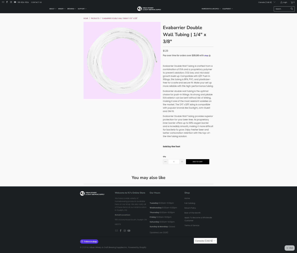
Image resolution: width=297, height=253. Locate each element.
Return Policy (190, 208)
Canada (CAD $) (265, 2)
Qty (164, 156)
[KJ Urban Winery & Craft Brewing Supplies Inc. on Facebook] (7, 2)
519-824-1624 (23, 2)
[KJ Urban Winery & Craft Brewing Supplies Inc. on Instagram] (11, 2)
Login (285, 2)
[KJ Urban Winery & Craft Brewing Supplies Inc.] (149, 8)
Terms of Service (191, 225)
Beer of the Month (192, 212)
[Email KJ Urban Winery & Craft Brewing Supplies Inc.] (3, 2)
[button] (53, 9)
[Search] (292, 8)
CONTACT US (36, 2)
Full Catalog (189, 203)
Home (187, 198)
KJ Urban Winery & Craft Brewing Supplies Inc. (107, 247)
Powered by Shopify (137, 247)
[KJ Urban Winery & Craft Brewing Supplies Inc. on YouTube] (15, 2)
